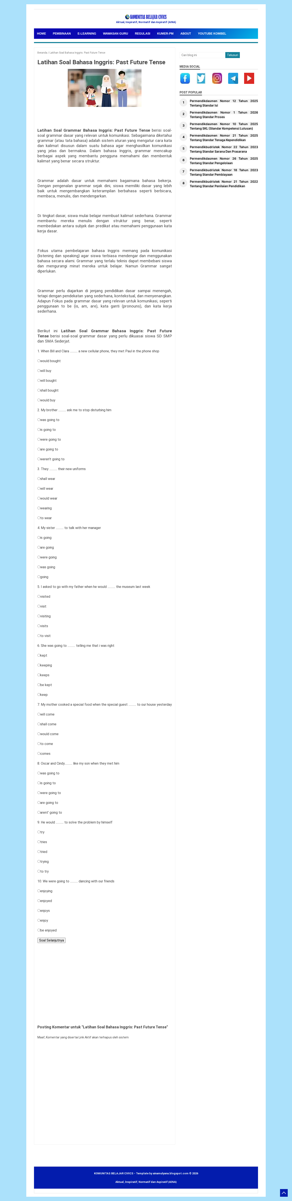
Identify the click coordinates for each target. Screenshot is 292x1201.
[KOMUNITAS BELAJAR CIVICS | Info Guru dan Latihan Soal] (146, 17)
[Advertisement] (104, 983)
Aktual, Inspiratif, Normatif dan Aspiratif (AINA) (146, 1182)
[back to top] (284, 1193)
